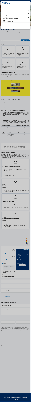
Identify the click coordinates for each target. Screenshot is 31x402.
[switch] (28, 13)
